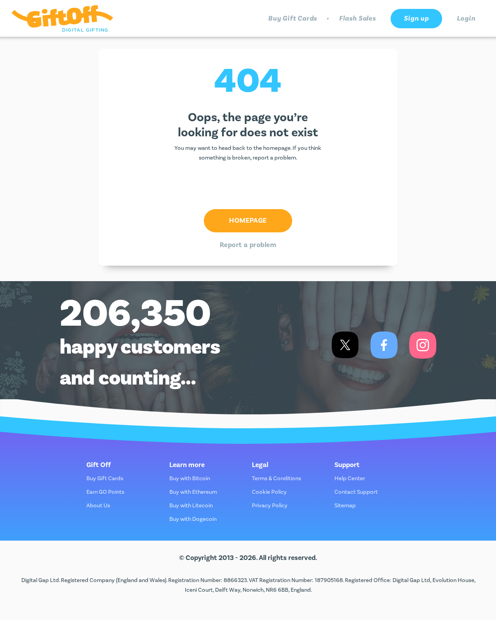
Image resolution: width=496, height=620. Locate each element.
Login (466, 18)
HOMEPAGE (248, 220)
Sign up (416, 18)
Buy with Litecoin (191, 505)
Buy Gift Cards (292, 18)
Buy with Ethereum (193, 492)
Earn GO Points (105, 492)
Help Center (349, 478)
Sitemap (345, 505)
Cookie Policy (269, 492)
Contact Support (356, 492)
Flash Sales (357, 18)
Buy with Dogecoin (193, 519)
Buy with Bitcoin (189, 478)
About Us (98, 505)
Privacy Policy (270, 505)
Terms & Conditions (276, 478)
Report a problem (248, 244)
